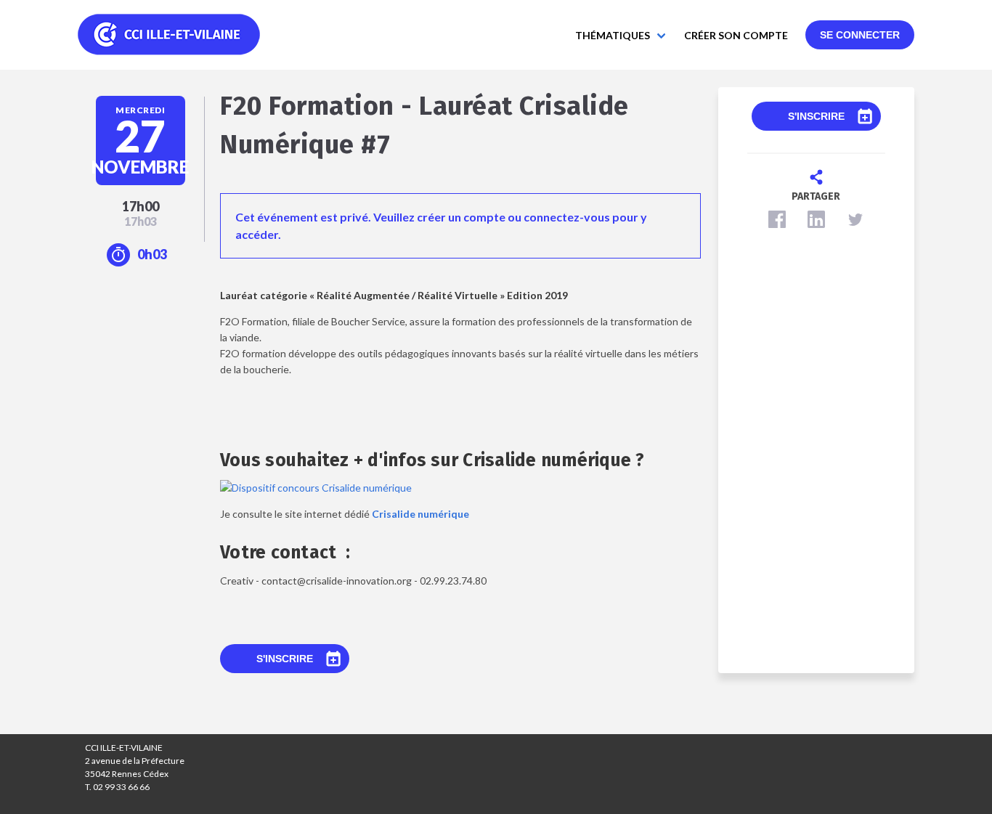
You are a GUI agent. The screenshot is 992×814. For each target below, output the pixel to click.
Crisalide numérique (420, 514)
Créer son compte (736, 35)
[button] (777, 219)
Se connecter (860, 35)
